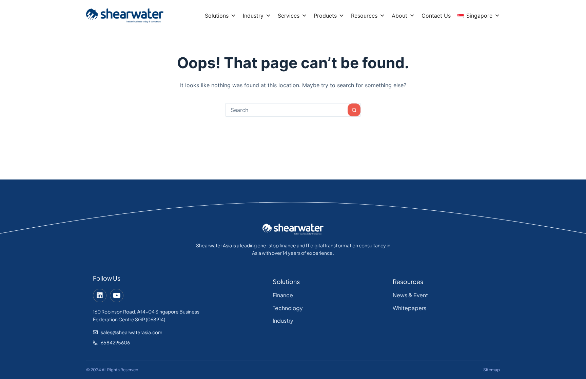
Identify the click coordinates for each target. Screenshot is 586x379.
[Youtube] (116, 295)
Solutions (217, 15)
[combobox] (287, 110)
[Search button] (354, 109)
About (399, 15)
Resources (364, 15)
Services (288, 15)
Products (325, 15)
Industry (253, 15)
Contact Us (436, 15)
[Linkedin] (99, 295)
